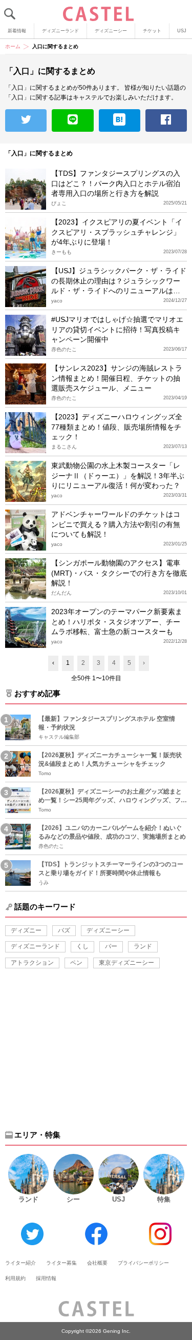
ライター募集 (61, 1263)
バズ (64, 930)
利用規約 (15, 1278)
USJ (118, 1199)
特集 (163, 1199)
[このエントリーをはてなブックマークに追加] (119, 120)
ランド (143, 946)
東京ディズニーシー (126, 962)
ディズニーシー (111, 30)
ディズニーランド (60, 30)
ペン (76, 962)
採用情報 (46, 1278)
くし (82, 946)
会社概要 (97, 1263)
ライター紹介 (20, 1263)
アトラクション (32, 962)
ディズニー (26, 930)
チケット (152, 30)
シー (73, 1199)
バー (111, 946)
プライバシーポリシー (143, 1263)
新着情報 (17, 30)
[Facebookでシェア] (166, 120)
